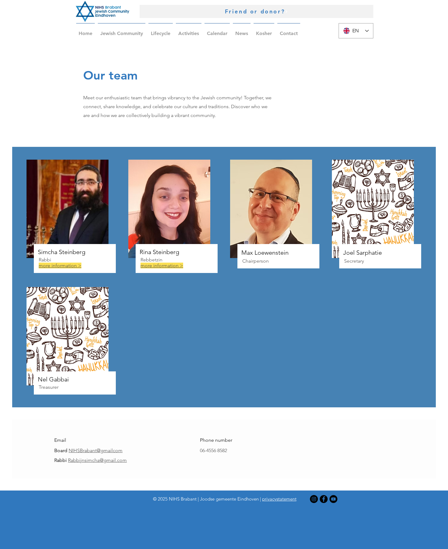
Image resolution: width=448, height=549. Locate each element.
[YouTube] (333, 499)
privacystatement (279, 499)
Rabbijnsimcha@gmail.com (97, 460)
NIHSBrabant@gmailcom (96, 450)
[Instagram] (314, 499)
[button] (121, 30)
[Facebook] (324, 499)
